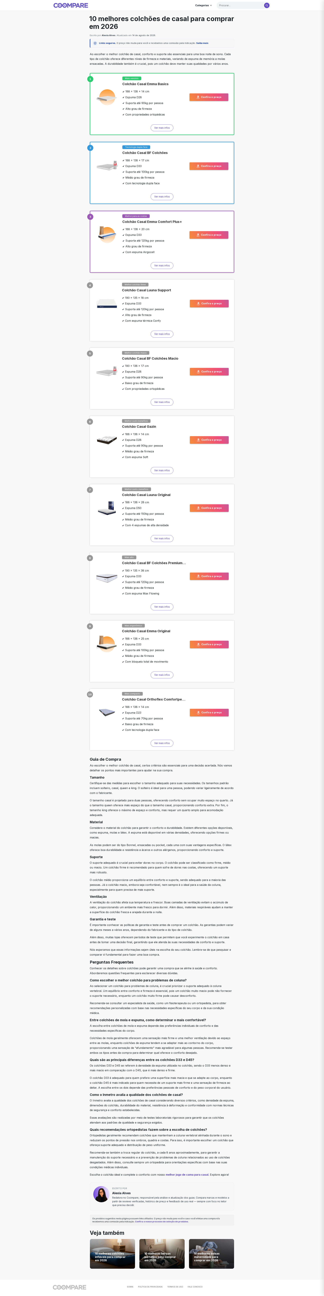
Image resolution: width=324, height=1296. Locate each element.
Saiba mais (202, 43)
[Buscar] (266, 5)
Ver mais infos (162, 127)
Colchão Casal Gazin (139, 427)
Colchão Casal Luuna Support (146, 290)
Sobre (130, 1287)
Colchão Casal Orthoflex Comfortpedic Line (154, 699)
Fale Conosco (195, 1287)
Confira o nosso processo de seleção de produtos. (162, 1221)
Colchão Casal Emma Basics (145, 84)
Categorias (202, 5)
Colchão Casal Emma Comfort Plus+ (152, 222)
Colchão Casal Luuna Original (146, 495)
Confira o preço (211, 97)
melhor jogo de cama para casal (187, 1174)
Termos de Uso (175, 1287)
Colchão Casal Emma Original (146, 631)
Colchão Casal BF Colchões (145, 153)
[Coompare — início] (70, 5)
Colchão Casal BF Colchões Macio (150, 358)
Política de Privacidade (150, 1287)
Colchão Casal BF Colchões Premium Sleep (154, 563)
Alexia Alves (108, 35)
